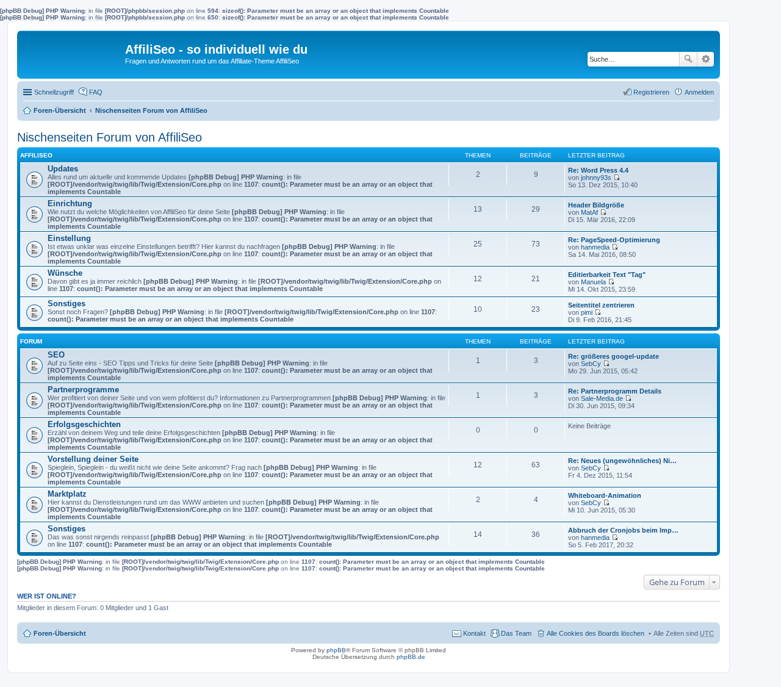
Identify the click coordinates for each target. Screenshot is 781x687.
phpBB (336, 650)
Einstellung (69, 238)
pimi (586, 312)
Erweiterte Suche (705, 59)
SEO (56, 354)
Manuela (593, 282)
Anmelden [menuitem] (699, 92)
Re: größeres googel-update (613, 356)
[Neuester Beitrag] (616, 177)
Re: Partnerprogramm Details (614, 391)
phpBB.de (411, 656)
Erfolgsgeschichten (84, 424)
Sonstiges (66, 303)
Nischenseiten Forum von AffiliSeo (151, 110)
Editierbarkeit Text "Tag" (607, 274)
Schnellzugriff (54, 92)
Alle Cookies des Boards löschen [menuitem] (595, 633)
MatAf (589, 212)
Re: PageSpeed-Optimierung (614, 239)
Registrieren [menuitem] (651, 92)
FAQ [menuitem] (96, 92)
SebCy (591, 363)
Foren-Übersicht (60, 110)
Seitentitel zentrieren (601, 305)
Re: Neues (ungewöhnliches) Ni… (622, 460)
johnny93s (596, 177)
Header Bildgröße (596, 205)
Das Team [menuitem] (516, 633)
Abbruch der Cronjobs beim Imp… (623, 530)
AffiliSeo (36, 155)
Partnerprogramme (83, 389)
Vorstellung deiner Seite (93, 459)
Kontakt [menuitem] (474, 633)
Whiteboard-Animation (604, 495)
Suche (688, 59)
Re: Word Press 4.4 (598, 170)
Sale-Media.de (602, 398)
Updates (63, 168)
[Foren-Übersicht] (72, 52)
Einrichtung (70, 203)
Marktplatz (67, 493)
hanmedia (595, 247)
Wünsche (65, 273)
